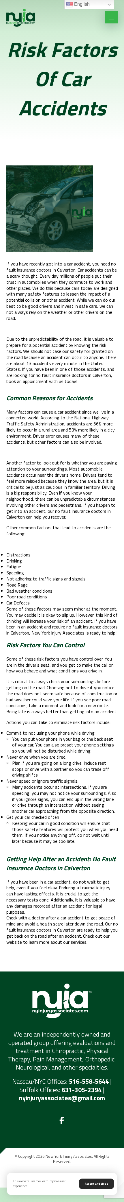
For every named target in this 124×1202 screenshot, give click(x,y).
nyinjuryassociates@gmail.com (62, 1098)
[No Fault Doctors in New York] (20, 18)
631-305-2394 (82, 1090)
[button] (62, 1121)
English (81, 4)
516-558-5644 (89, 1081)
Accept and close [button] (96, 1183)
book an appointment (27, 381)
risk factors (48, 658)
